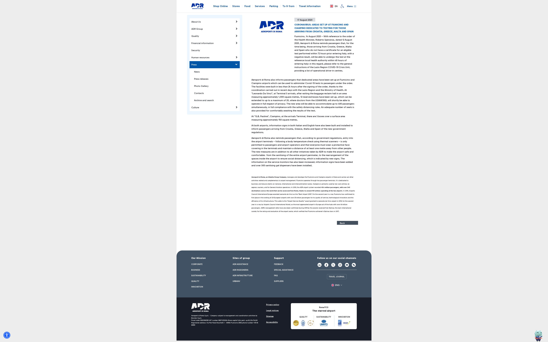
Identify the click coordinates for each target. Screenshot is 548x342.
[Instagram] (340, 265)
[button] (334, 6)
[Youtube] (347, 265)
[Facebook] (326, 265)
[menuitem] (197, 264)
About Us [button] (196, 21)
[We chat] (354, 265)
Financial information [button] (202, 43)
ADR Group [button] (197, 29)
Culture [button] (195, 107)
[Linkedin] (320, 265)
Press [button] (194, 64)
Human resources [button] (200, 57)
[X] (333, 265)
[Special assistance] (342, 6)
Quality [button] (195, 36)
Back (342, 223)
